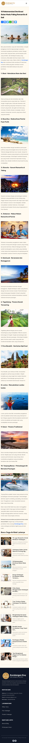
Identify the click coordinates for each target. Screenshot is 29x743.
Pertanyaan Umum (7, 727)
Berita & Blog (5, 723)
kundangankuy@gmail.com (10, 697)
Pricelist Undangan (7, 714)
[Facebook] (13, 741)
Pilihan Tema (5, 707)
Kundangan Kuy (19, 524)
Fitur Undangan (6, 710)
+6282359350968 (11, 699)
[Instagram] (15, 741)
